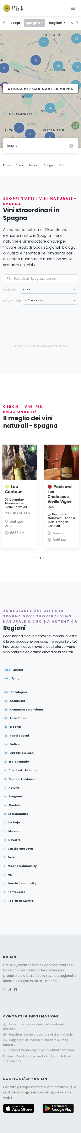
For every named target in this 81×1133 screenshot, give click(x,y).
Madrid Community (20, 866)
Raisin (7, 165)
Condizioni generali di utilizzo (37, 1056)
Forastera (59, 533)
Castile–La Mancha (21, 779)
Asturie (12, 788)
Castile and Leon (18, 849)
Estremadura (16, 814)
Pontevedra (15, 892)
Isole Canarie (16, 762)
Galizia (12, 744)
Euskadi (11, 857)
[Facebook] (15, 989)
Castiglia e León (19, 753)
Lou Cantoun (13, 489)
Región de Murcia (19, 901)
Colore (9, 289)
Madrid (12, 727)
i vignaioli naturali (56, 965)
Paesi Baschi (16, 736)
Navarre (12, 840)
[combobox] (49, 290)
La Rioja (12, 822)
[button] (37, 557)
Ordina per (12, 300)
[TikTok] (10, 989)
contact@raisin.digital (24, 1050)
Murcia (11, 831)
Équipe (8, 1056)
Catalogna (15, 692)
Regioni (56, 22)
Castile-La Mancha (20, 770)
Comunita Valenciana (23, 710)
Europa (34, 165)
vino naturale (57, 1087)
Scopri (16, 22)
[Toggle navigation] (73, 8)
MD (8, 875)
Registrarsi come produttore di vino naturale (41, 1034)
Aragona (13, 796)
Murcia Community (20, 883)
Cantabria (14, 805)
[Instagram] (4, 989)
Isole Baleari (16, 718)
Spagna (33, 22)
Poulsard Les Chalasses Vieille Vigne (61, 496)
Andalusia (14, 701)
